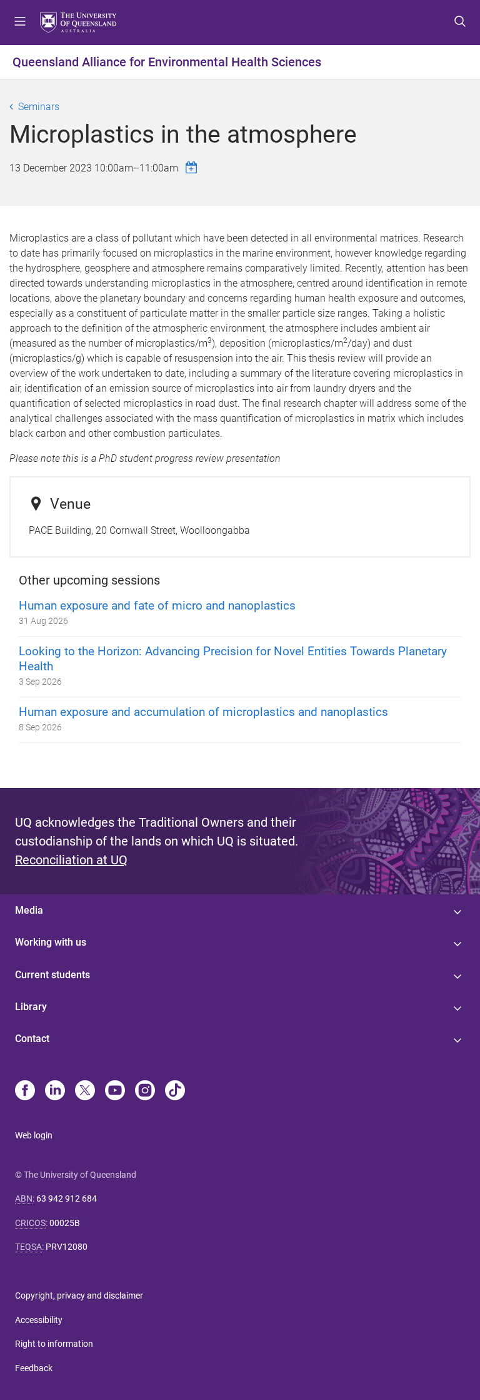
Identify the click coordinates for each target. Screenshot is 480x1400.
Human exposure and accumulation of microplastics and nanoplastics (203, 712)
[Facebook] (25, 1091)
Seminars (38, 107)
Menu (20, 22)
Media (29, 910)
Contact (32, 1039)
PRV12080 (67, 1247)
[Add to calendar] (193, 167)
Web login (33, 1135)
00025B (64, 1223)
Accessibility (38, 1320)
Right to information (54, 1344)
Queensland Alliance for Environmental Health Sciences (166, 61)
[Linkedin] (55, 1091)
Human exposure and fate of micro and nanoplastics (157, 605)
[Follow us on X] (85, 1091)
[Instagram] (145, 1091)
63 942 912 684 (66, 1198)
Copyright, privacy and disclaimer (79, 1295)
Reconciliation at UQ (71, 859)
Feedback (33, 1368)
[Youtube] (115, 1091)
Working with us (50, 942)
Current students (52, 975)
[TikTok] (175, 1091)
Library (31, 1007)
